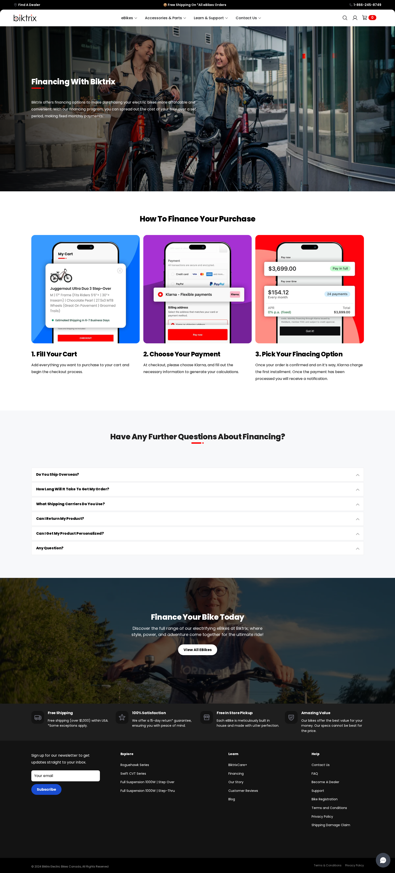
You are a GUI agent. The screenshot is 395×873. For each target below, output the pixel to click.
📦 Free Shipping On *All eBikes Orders (194, 5)
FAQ (315, 773)
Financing (236, 773)
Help (316, 754)
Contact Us (321, 765)
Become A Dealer (325, 782)
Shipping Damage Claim (331, 825)
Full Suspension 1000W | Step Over (147, 782)
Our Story (235, 782)
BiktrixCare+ (237, 765)
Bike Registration (325, 799)
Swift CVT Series (133, 773)
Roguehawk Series (134, 765)
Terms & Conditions (328, 865)
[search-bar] (345, 18)
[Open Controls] (383, 860)
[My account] (355, 18)
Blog (231, 799)
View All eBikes (198, 649)
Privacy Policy (322, 816)
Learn (233, 754)
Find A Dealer (29, 5)
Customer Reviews (243, 790)
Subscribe (46, 789)
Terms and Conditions (329, 808)
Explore (126, 754)
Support (318, 790)
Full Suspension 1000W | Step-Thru (147, 790)
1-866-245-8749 (367, 5)
